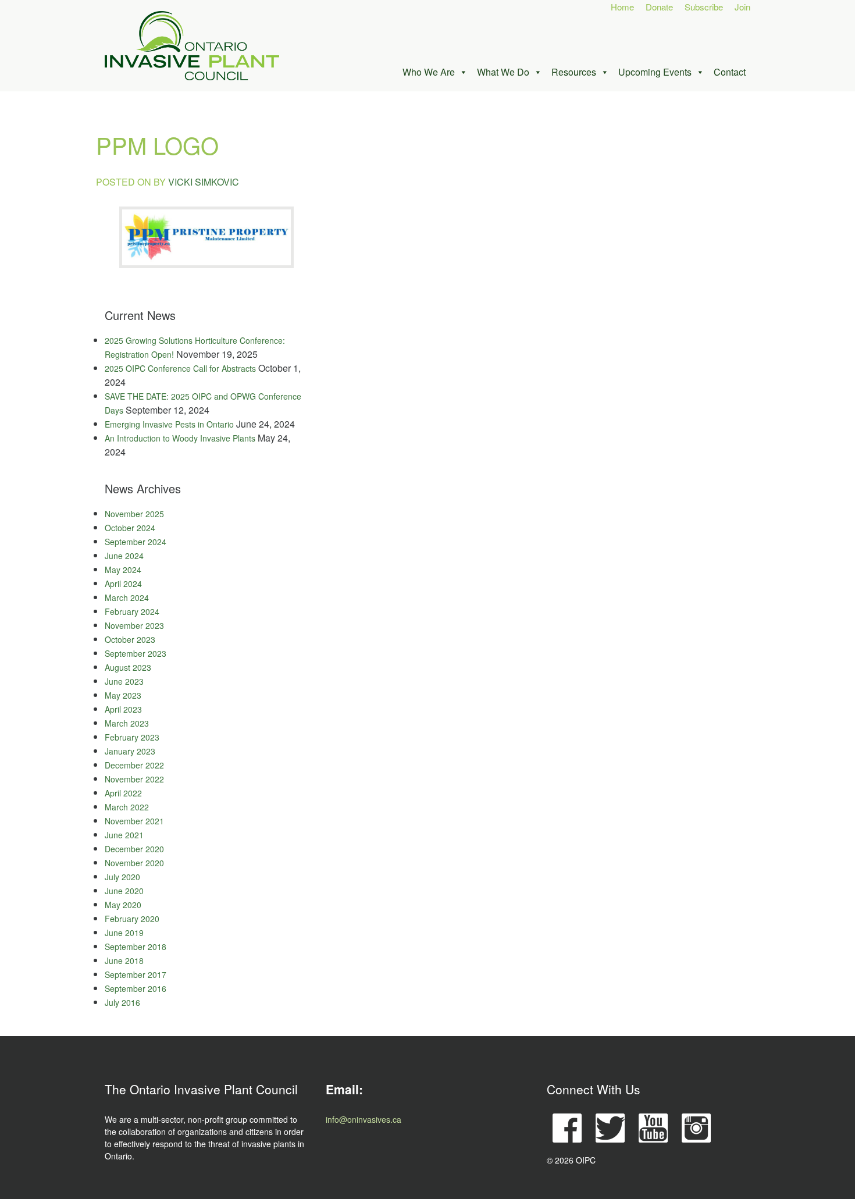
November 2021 (134, 821)
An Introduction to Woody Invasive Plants (180, 438)
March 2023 (127, 723)
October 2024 (130, 527)
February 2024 (132, 611)
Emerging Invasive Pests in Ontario (169, 424)
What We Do (503, 72)
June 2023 (124, 681)
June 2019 (124, 932)
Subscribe (704, 7)
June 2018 (124, 960)
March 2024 (127, 597)
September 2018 (135, 946)
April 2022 (123, 793)
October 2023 (130, 639)
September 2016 (135, 988)
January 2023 (130, 751)
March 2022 (127, 807)
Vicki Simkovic (203, 181)
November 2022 (134, 779)
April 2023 (123, 709)
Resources (573, 72)
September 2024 (135, 541)
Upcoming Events (655, 72)
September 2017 (135, 974)
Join (742, 7)
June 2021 (124, 835)
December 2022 (134, 765)
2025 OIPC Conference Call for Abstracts (180, 368)
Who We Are (428, 72)
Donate (659, 7)
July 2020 (122, 877)
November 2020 (134, 863)
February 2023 (132, 737)
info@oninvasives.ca (363, 1119)
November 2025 (134, 514)
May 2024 (123, 569)
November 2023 (134, 625)
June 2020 (124, 890)
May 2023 (123, 695)
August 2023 (128, 667)
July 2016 (122, 1002)
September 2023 (135, 653)
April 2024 (123, 583)
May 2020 (123, 904)
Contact (730, 72)
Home (622, 7)
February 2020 (132, 918)
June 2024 (124, 555)
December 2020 (134, 849)
